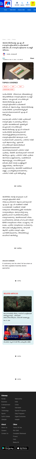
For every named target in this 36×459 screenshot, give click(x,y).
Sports (3, 414)
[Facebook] (23, 456)
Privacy (15, 436)
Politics (14, 39)
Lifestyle (3, 420)
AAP (13, 86)
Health (3, 408)
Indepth (17, 420)
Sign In (27, 5)
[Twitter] (13, 456)
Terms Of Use (17, 428)
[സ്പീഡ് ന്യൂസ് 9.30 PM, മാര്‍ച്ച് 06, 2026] (18, 332)
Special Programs (20, 411)
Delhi (5, 86)
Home (5, 10)
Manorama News (8, 89)
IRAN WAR (13, 10)
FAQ (14, 439)
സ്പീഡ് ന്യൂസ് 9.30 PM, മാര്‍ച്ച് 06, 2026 (17, 342)
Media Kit (16, 442)
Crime (17, 405)
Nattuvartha (18, 399)
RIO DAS (16, 431)
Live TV (33, 5)
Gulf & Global (5, 417)
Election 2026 (21, 10)
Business (4, 402)
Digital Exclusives (20, 417)
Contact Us (4, 434)
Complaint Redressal (19, 434)
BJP (21, 86)
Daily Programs (19, 414)
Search (22, 5)
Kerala (29, 10)
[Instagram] (18, 456)
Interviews (18, 408)
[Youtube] (27, 456)
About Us (4, 428)
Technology (5, 411)
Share (32, 58)
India (8, 39)
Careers (3, 431)
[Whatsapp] (9, 456)
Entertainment (5, 405)
